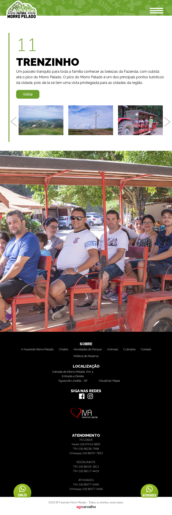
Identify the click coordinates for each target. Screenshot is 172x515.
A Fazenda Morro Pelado (37, 349)
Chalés (63, 349)
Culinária (129, 349)
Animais (112, 349)
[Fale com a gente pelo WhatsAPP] (150, 495)
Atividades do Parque (87, 349)
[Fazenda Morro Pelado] (21, 19)
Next (167, 121)
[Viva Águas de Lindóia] (86, 417)
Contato (146, 349)
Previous (13, 121)
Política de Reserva (86, 356)
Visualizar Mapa (109, 380)
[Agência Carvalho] (86, 508)
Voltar (28, 94)
